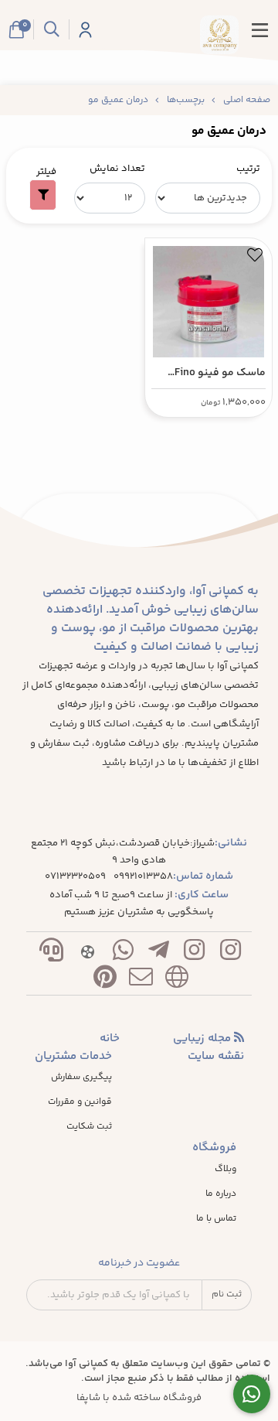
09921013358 (143, 876)
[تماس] (51, 953)
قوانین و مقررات (80, 1102)
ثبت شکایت (89, 1127)
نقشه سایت (216, 1056)
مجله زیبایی (203, 1038)
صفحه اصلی (246, 100)
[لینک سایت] (177, 980)
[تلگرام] (159, 953)
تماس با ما (216, 1219)
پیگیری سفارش (81, 1078)
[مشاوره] (252, 1394)
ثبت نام (227, 1294)
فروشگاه (214, 1147)
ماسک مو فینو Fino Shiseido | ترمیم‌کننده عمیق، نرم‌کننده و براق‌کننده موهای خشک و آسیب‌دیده (210, 373)
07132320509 (75, 876)
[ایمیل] (140, 980)
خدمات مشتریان (73, 1056)
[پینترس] (105, 980)
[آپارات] (87, 953)
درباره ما (220, 1194)
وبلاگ (225, 1170)
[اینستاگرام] (230, 953)
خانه (110, 1038)
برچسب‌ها (186, 100)
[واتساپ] (122, 953)
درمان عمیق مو (118, 100)
